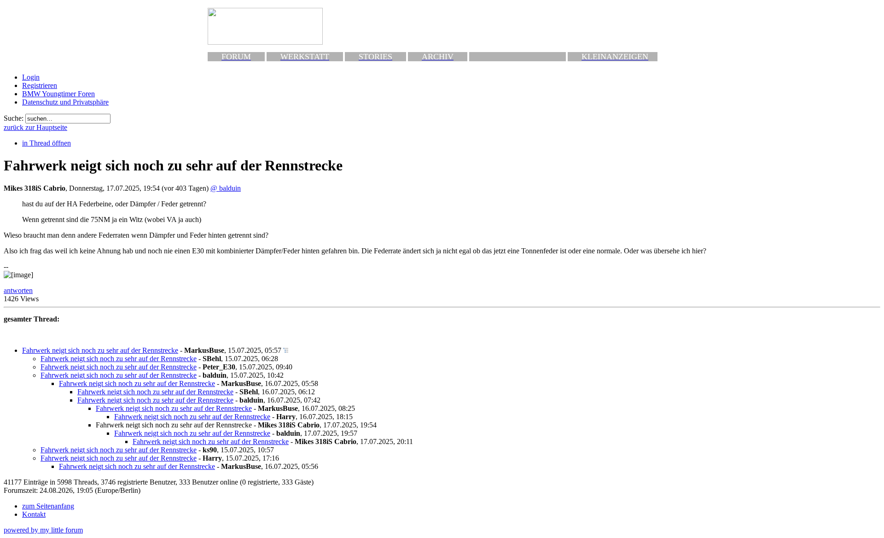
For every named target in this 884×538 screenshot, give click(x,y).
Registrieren (39, 85)
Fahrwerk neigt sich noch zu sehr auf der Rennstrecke (100, 350)
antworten (18, 290)
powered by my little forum (43, 530)
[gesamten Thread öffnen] (285, 350)
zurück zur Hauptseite (35, 127)
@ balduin (225, 188)
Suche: (13, 118)
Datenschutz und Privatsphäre (65, 102)
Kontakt (34, 514)
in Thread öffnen (46, 143)
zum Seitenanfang (48, 506)
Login (31, 77)
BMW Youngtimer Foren (58, 94)
